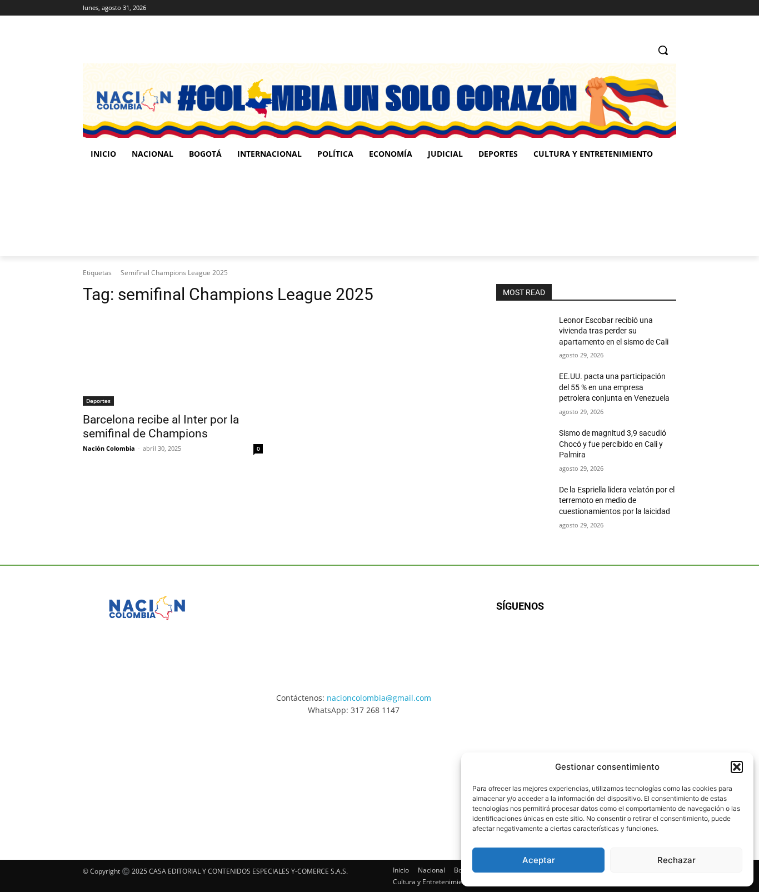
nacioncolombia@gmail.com (379, 697)
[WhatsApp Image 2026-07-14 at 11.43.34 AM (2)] (456, 777)
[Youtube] (616, 642)
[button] (736, 767)
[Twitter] (669, 8)
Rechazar (676, 860)
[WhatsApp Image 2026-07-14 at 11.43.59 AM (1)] (299, 211)
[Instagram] (639, 8)
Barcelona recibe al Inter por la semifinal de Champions (161, 426)
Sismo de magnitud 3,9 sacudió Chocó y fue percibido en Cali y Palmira (612, 443)
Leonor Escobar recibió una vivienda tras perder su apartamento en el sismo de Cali (613, 331)
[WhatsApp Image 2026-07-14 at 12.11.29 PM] (147, 211)
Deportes (98, 401)
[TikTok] (654, 8)
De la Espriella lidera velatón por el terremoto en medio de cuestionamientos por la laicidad (617, 500)
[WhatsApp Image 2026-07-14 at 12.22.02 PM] (602, 211)
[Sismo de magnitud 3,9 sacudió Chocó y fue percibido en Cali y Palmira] (523, 447)
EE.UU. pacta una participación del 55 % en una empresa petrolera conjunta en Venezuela (614, 387)
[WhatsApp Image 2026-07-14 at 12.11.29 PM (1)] (148, 777)
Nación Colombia (109, 448)
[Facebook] (623, 8)
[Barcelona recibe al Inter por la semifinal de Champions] (173, 361)
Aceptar (538, 860)
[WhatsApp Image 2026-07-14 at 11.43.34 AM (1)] (450, 211)
